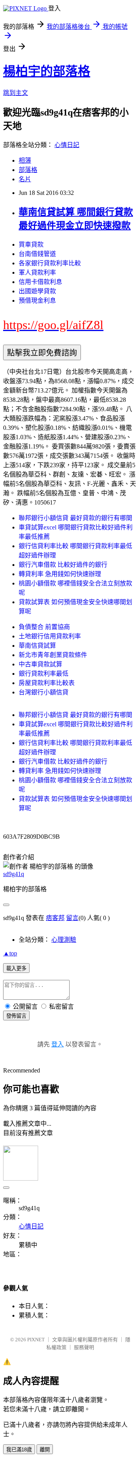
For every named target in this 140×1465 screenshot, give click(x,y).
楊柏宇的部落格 (46, 71)
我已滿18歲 (19, 1450)
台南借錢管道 (37, 254)
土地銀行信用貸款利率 (50, 636)
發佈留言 (16, 1016)
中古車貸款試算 (40, 664)
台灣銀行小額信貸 (43, 692)
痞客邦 (55, 918)
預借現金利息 (37, 300)
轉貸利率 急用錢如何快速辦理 (60, 574)
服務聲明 (84, 1347)
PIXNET (36, 1339)
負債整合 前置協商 (44, 627)
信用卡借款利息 (40, 282)
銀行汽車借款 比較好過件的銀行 (63, 564)
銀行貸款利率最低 (43, 673)
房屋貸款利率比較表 (47, 683)
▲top (10, 953)
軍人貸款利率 (37, 272)
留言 (72, 918)
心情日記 (66, 145)
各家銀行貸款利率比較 (50, 263)
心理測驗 (63, 939)
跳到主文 (15, 92)
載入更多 (16, 968)
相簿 (25, 160)
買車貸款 (31, 244)
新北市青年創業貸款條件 (53, 655)
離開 (45, 1450)
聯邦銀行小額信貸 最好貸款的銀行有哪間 (75, 518)
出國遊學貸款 (37, 291)
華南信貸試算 (37, 645)
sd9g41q (13, 874)
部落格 (28, 169)
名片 (25, 179)
